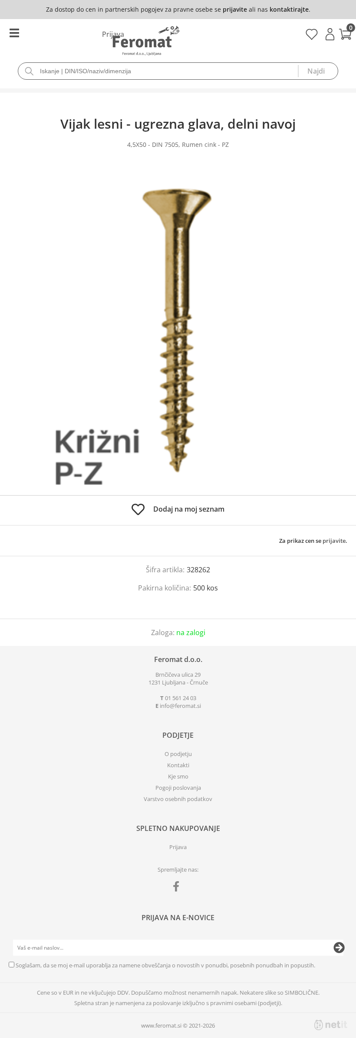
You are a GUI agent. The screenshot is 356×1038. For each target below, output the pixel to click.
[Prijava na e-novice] (339, 948)
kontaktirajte (289, 9)
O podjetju (178, 754)
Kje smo (178, 776)
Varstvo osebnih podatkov (178, 799)
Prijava (330, 34)
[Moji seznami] (311, 37)
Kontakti (178, 765)
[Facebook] (178, 888)
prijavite (235, 9)
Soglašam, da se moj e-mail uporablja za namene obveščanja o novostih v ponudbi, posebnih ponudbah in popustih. (165, 965)
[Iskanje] (318, 71)
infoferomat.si (180, 706)
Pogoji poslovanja (178, 787)
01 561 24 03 (180, 698)
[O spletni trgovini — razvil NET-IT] (330, 1025)
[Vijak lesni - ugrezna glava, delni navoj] (178, 331)
